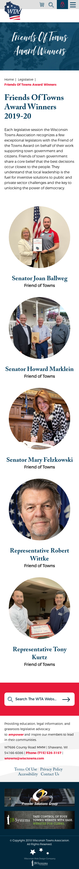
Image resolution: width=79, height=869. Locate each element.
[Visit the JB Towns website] (39, 820)
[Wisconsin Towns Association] (13, 10)
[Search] (66, 700)
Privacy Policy (51, 769)
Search (50, 5)
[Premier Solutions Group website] (39, 798)
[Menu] (73, 5)
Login (62, 4)
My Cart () (42, 5)
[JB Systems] (39, 863)
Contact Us (50, 774)
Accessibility (28, 774)
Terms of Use (25, 769)
